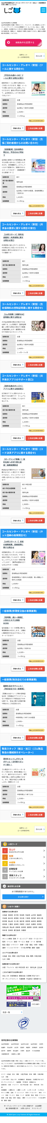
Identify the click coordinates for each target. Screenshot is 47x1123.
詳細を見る (17, 128)
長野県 (27, 921)
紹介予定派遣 (20, 967)
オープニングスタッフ (10, 979)
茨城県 (4, 918)
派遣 (3, 967)
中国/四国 (37, 956)
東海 (27, 956)
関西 (31, 956)
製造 (3, 944)
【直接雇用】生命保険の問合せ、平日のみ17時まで (13, 152)
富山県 (10, 921)
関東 (13, 956)
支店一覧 (6, 1012)
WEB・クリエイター (36, 938)
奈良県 (39, 924)
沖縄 (8, 959)
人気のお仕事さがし (16, 856)
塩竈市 (3, 1047)
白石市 (16, 1047)
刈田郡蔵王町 (5, 1054)
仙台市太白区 (25, 1044)
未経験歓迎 (14, 976)
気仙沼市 (9, 1047)
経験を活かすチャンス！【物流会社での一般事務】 (14, 687)
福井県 (22, 921)
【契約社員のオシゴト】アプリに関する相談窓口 (13, 387)
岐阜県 (33, 921)
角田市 (28, 1047)
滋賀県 (16, 924)
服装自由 (22, 976)
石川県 (16, 921)
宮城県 (22, 915)
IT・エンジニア (22, 938)
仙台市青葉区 (5, 1044)
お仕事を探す (23, 896)
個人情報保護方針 (12, 1108)
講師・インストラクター (11, 947)
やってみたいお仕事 (16, 869)
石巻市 (41, 1044)
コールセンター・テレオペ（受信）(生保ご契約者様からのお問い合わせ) (22, 141)
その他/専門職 (26, 947)
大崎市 (22, 1051)
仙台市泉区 (34, 1044)
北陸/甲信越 (20, 956)
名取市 (22, 1047)
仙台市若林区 (15, 1044)
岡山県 (12, 927)
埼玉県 (22, 918)
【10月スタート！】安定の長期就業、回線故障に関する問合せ (13, 544)
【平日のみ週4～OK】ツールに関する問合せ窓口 (13, 76)
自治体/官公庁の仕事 (16, 850)
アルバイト (10, 967)
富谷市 (28, 1051)
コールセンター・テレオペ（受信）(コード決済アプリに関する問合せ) (22, 450)
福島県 (39, 915)
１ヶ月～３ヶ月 (31, 1090)
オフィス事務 (7, 938)
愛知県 (4, 924)
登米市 (3, 1051)
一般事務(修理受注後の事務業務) (19, 611)
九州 (3, 959)
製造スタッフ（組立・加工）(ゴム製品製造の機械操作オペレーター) (22, 750)
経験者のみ (37, 979)
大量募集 (22, 979)
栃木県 (10, 918)
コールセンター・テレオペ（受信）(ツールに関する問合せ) (22, 66)
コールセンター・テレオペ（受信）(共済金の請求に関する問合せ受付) (22, 226)
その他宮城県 (36, 1051)
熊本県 (4, 930)
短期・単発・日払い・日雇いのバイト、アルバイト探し (28, 1061)
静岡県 (39, 921)
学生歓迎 (29, 979)
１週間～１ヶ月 (21, 1090)
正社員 (39, 967)
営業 (14, 938)
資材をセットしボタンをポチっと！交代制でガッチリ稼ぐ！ (13, 761)
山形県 (33, 915)
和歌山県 (5, 927)
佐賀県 (35, 927)
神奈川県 (40, 918)
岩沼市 (41, 1047)
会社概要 (38, 1106)
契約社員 (33, 967)
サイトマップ (36, 1108)
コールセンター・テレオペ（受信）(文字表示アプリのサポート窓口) (22, 377)
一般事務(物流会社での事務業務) (19, 679)
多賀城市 (34, 1047)
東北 (9, 956)
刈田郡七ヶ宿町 (15, 1054)
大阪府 (27, 924)
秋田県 (27, 915)
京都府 (22, 924)
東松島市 (15, 1051)
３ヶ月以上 (41, 1090)
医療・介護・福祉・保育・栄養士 (32, 944)
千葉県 (27, 918)
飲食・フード (30, 941)
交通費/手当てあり (33, 976)
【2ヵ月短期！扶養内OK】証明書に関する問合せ (13, 315)
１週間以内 (11, 1090)
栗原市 (9, 1051)
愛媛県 (17, 927)
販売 (3, 941)
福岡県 (29, 927)
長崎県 (40, 927)
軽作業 (38, 941)
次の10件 (39, 56)
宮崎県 (10, 930)
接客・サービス (19, 941)
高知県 (23, 927)
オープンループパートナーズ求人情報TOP (18, 1106)
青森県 (10, 915)
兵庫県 (33, 924)
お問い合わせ (25, 1108)
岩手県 (16, 915)
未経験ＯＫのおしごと (17, 863)
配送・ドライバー (13, 944)
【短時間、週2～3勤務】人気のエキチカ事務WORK (13, 620)
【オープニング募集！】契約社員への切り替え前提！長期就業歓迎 (14, 462)
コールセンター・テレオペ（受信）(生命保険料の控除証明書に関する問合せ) (22, 305)
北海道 (4, 915)
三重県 (10, 924)
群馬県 (16, 918)
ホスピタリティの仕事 (17, 876)
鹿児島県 (17, 930)
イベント (10, 941)
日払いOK (5, 976)
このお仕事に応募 (35, 128)
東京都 (33, 918)
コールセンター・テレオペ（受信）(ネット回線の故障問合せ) (22, 533)
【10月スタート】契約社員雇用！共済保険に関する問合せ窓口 (13, 237)
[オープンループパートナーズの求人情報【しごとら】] (12, 9)
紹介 (27, 967)
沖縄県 (23, 930)
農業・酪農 (36, 947)
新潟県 (4, 921)
